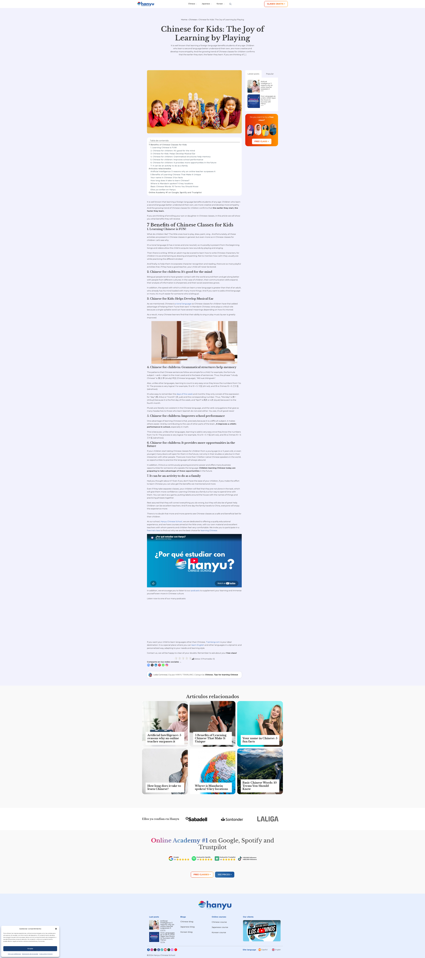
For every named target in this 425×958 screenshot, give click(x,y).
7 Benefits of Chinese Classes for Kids (168, 145)
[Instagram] (167, 665)
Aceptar (30, 948)
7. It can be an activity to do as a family (169, 166)
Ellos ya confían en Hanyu (163, 189)
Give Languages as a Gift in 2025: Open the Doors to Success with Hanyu (268, 100)
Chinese (193, 19)
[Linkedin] (156, 665)
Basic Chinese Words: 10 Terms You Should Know (174, 186)
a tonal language (183, 304)
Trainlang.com (213, 642)
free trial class (153, 530)
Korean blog (186, 932)
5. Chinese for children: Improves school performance (177, 159)
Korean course (219, 932)
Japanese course (220, 927)
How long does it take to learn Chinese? (170, 180)
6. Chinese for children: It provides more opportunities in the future (183, 162)
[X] (152, 665)
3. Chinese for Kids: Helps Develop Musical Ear (173, 154)
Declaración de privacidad (30, 954)
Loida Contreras (160, 675)
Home (184, 19)
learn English (197, 645)
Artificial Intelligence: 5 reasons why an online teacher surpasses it (183, 171)
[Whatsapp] (163, 665)
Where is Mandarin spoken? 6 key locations (172, 183)
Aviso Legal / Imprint (46, 954)
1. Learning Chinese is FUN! (164, 147)
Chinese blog (186, 921)
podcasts (195, 590)
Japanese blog (187, 927)
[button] (56, 929)
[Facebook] (148, 665)
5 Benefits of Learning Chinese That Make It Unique (176, 174)
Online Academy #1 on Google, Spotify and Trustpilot (175, 192)
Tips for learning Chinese (226, 675)
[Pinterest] (159, 665)
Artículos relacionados (160, 169)
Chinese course (219, 922)
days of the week (185, 394)
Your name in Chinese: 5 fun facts (167, 177)
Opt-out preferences (14, 954)
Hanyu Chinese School (171, 521)
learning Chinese (209, 530)
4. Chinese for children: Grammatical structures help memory (181, 156)
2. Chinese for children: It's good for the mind (173, 151)
